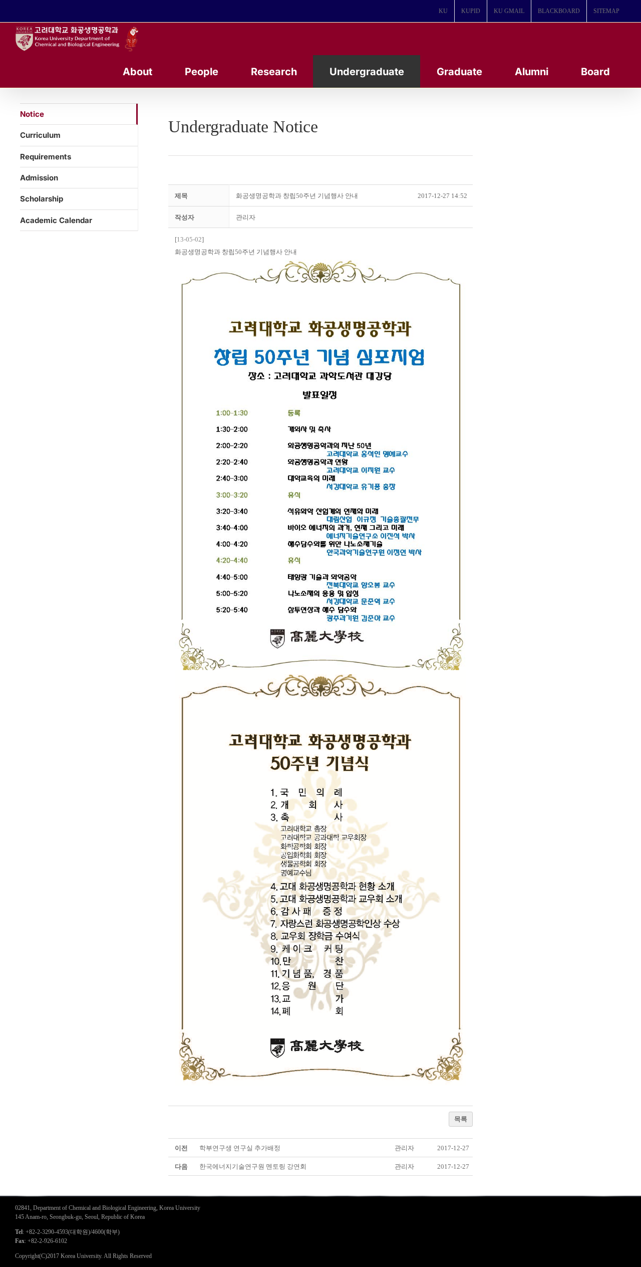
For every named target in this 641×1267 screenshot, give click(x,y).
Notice (32, 114)
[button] (245, 217)
